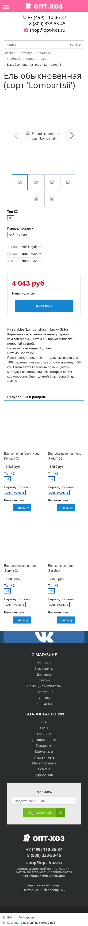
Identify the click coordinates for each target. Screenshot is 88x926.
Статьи (44, 680)
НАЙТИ (75, 44)
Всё (44, 722)
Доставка (44, 674)
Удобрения (44, 775)
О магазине (44, 692)
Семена (44, 769)
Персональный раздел (44, 885)
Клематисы (44, 751)
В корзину (22, 508)
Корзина (13, 922)
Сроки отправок (53, 876)
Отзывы (44, 697)
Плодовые (44, 745)
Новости (44, 662)
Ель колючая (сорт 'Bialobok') (61, 568)
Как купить (44, 668)
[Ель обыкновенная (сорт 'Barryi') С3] (22, 538)
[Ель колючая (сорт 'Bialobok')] (66, 538)
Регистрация (27, 917)
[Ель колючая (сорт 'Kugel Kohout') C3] (22, 426)
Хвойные (44, 734)
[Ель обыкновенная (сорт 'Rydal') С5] (66, 426)
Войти (11, 917)
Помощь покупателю (44, 686)
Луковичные (44, 757)
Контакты (44, 703)
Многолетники (44, 763)
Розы (44, 728)
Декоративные (44, 739)
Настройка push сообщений (44, 889)
